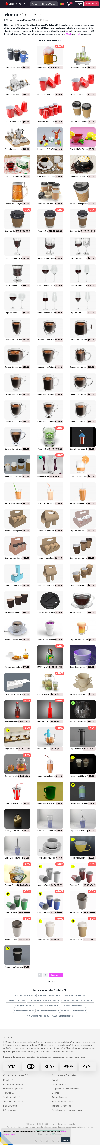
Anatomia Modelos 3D (63, 1016)
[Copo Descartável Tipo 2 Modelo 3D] (83, 819)
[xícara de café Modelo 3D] (17, 464)
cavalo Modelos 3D (17, 1000)
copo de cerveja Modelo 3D (82, 640)
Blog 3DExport (10, 1105)
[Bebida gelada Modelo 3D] (50, 682)
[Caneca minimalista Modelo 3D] (50, 791)
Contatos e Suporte (64, 1075)
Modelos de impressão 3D (15, 1084)
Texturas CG (8, 1093)
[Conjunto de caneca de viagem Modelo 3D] (17, 55)
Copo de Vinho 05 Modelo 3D (50, 285)
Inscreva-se (91, 4)
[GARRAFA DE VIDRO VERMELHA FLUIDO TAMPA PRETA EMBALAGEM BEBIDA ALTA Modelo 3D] (50, 709)
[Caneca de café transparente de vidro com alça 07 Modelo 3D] (17, 382)
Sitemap (89, 1127)
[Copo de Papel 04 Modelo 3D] (50, 873)
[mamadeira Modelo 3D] (50, 464)
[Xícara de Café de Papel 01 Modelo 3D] (17, 928)
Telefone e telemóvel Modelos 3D (78, 1000)
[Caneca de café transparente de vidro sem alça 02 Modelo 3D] (17, 328)
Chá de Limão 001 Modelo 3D (82, 149)
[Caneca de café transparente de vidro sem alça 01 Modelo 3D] (50, 328)
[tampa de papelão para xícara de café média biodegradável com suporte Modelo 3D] (50, 546)
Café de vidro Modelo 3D (80, 803)
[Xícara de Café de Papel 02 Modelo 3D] (83, 900)
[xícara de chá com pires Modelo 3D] (83, 600)
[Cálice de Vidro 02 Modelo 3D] (83, 246)
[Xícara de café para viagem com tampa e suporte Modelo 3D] (50, 192)
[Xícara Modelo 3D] (83, 682)
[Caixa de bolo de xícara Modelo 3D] (17, 682)
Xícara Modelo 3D (77, 694)
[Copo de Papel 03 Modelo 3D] (83, 873)
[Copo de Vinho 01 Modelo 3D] (83, 301)
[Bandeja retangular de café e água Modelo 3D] (17, 137)
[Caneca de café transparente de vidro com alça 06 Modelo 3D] (50, 382)
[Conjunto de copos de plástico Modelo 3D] (50, 110)
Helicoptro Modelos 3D (48, 1011)
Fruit (78, 34)
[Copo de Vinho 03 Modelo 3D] (17, 301)
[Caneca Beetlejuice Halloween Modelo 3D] (17, 873)
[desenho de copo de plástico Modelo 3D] (83, 437)
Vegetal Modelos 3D (26, 1006)
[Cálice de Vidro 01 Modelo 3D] (17, 273)
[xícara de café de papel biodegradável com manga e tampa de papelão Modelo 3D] (83, 573)
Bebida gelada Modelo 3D (48, 694)
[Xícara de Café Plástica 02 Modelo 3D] (83, 928)
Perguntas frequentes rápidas (65, 1088)
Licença (55, 1093)
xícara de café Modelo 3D (15, 476)
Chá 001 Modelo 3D (13, 176)
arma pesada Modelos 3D (74, 1011)
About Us (8, 1037)
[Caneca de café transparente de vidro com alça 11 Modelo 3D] (83, 328)
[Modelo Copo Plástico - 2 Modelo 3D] (83, 82)
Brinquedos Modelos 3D (74, 1006)
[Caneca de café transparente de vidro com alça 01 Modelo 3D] (17, 437)
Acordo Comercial (60, 1097)
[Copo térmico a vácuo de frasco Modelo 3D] (83, 737)
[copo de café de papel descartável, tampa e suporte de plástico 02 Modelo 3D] (83, 519)
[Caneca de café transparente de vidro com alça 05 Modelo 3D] (83, 382)
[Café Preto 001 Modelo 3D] (50, 164)
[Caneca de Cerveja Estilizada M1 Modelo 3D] (50, 55)
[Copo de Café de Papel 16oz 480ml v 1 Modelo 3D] (83, 219)
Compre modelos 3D (15, 1075)
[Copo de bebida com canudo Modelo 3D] (17, 791)
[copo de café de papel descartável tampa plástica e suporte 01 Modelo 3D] (17, 546)
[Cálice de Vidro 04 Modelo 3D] (17, 246)
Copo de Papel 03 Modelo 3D (82, 885)
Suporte (55, 1080)
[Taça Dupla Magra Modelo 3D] (83, 655)
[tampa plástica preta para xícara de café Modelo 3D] (50, 600)
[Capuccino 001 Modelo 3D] (83, 164)
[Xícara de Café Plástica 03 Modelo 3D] (50, 928)
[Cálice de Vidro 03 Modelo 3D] (50, 246)
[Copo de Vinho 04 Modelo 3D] (83, 273)
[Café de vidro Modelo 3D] (83, 791)
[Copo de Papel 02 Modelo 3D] (17, 900)
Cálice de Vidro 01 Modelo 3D (17, 285)
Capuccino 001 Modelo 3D (81, 176)
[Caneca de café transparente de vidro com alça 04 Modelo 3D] (17, 410)
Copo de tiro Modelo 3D (47, 449)
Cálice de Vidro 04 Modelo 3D (17, 258)
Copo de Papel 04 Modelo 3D (50, 885)
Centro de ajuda (59, 1084)
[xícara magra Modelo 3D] (50, 628)
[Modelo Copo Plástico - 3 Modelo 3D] (50, 82)
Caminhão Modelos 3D (39, 1016)
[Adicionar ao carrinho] (21, 61)
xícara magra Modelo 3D (47, 640)
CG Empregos (9, 1110)
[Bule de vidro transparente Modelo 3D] (17, 764)
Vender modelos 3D (12, 1097)
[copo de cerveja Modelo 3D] (83, 628)
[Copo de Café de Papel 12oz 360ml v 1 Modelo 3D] (50, 219)
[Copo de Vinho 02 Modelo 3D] (50, 301)
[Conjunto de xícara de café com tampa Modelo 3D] (83, 110)
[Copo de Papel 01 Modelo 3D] (50, 900)
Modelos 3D (9, 1080)
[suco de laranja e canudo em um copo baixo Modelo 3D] (83, 464)
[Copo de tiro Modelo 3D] (50, 437)
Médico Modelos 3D (25, 1011)
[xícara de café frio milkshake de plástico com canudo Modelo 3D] (50, 491)
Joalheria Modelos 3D (49, 1006)
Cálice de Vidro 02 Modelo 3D (82, 258)
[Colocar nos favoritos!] (26, 61)
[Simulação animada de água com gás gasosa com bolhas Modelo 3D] (83, 709)
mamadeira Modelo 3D (46, 476)
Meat (68, 34)
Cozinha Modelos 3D (76, 995)
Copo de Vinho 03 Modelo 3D (17, 313)
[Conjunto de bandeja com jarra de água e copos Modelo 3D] (17, 82)
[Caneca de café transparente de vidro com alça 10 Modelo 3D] (17, 355)
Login (79, 4)
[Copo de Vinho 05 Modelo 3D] (50, 273)
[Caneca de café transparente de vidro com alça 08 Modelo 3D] (83, 355)
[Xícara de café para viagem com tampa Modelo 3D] (83, 192)
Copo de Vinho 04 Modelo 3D (82, 285)
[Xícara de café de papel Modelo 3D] (17, 955)
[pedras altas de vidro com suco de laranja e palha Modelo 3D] (17, 491)
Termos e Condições (61, 1105)
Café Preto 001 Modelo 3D (48, 176)
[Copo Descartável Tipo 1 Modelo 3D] (17, 846)
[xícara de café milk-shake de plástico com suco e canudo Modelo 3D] (83, 491)
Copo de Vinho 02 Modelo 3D (50, 313)
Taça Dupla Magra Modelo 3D (82, 667)
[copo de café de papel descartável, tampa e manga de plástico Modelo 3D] (83, 546)
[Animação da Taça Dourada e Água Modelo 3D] (17, 819)
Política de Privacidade (62, 1101)
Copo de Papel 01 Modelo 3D (49, 912)
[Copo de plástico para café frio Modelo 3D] (50, 764)
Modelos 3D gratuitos (13, 1088)
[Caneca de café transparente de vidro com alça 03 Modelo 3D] (50, 410)
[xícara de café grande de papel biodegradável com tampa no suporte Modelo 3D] (17, 519)
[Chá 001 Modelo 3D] (17, 164)
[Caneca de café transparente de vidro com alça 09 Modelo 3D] (50, 355)
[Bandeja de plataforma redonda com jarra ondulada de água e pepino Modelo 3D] (83, 55)
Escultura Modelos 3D (26, 995)
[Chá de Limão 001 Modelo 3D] (83, 137)
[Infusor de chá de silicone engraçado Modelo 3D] (50, 737)
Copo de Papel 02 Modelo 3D (17, 912)
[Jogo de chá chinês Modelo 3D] (17, 737)
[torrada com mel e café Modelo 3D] (17, 655)
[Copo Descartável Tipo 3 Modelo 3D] (50, 819)
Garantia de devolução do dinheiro (67, 1110)
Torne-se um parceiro (13, 1101)
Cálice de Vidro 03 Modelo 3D (50, 258)
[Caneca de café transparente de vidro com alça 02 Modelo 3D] (83, 410)
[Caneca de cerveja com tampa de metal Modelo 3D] (17, 192)
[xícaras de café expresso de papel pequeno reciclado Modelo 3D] (17, 600)
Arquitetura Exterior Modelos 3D (44, 1000)
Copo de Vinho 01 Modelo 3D (82, 313)
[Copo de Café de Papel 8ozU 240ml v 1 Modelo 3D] (17, 219)
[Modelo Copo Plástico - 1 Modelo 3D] (17, 110)
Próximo (55, 975)
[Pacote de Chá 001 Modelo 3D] (50, 137)
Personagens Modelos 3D (51, 995)
